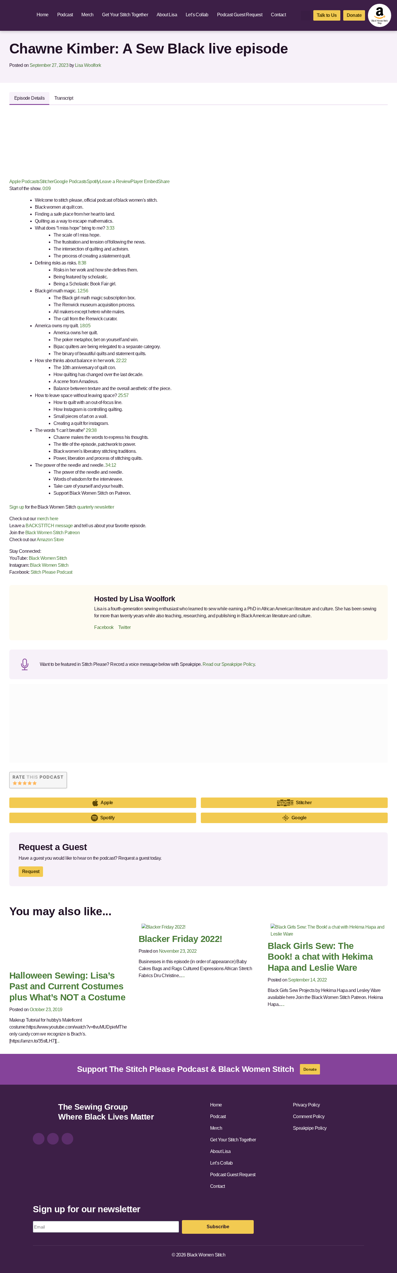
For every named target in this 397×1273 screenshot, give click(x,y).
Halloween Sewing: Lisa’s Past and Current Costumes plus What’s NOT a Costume (67, 986)
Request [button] (31, 871)
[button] (305, 15)
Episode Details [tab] (29, 98)
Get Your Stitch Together (125, 14)
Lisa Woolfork (88, 65)
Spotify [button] (107, 817)
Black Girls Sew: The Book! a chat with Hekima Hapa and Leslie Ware (320, 957)
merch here (47, 518)
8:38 (81, 262)
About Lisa (167, 14)
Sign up (16, 507)
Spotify (93, 181)
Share (163, 181)
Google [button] (299, 817)
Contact (278, 14)
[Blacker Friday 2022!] (163, 926)
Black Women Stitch (48, 558)
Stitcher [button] (304, 802)
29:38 (90, 430)
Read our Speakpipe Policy (229, 664)
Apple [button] (107, 802)
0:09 (46, 188)
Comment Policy (309, 1116)
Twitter (124, 627)
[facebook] (53, 1139)
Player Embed (144, 181)
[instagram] (38, 1139)
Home (43, 14)
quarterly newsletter (95, 507)
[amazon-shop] (379, 15)
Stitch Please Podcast (51, 572)
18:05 (84, 325)
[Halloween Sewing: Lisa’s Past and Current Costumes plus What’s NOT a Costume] (61, 945)
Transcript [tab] (63, 98)
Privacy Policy (306, 1104)
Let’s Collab (197, 14)
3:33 (109, 228)
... (57, 1040)
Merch (87, 14)
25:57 (122, 395)
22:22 (120, 360)
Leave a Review (115, 181)
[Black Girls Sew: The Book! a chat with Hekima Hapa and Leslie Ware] (328, 930)
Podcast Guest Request (239, 14)
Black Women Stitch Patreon (52, 532)
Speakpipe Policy (309, 1128)
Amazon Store (50, 539)
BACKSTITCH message (49, 525)
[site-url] (43, 1112)
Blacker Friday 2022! (180, 939)
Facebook (103, 627)
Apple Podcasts (24, 181)
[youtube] (67, 1139)
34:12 (110, 465)
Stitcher (47, 181)
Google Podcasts (70, 181)
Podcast (65, 14)
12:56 (82, 290)
